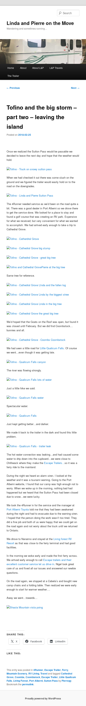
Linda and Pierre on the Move (40, 23)
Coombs (19, 677)
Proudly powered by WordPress (43, 698)
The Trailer (13, 75)
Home (10, 67)
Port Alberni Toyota (18, 509)
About (23, 67)
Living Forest (20, 680)
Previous (13, 88)
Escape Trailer (52, 670)
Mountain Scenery (17, 673)
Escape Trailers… (54, 463)
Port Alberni (36, 680)
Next (75, 88)
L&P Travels (56, 67)
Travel (43, 673)
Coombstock (33, 677)
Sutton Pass (51, 680)
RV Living (33, 673)
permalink (28, 684)
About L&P (38, 67)
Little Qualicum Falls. (52, 348)
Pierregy (66, 680)
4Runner (38, 670)
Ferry (65, 670)
